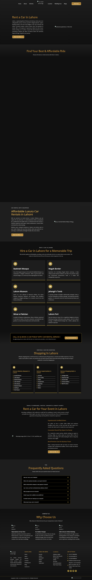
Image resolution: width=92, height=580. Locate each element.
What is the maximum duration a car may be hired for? (35, 481)
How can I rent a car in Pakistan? (30, 477)
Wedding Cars (58, 3)
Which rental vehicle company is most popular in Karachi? (36, 484)
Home (19, 3)
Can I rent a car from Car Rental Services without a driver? (36, 488)
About (25, 3)
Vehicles (31, 3)
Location (50, 3)
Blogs (65, 3)
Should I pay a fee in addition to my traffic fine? (33, 495)
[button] (46, 477)
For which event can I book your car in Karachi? (33, 498)
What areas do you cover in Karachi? (31, 502)
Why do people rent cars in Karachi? (31, 491)
